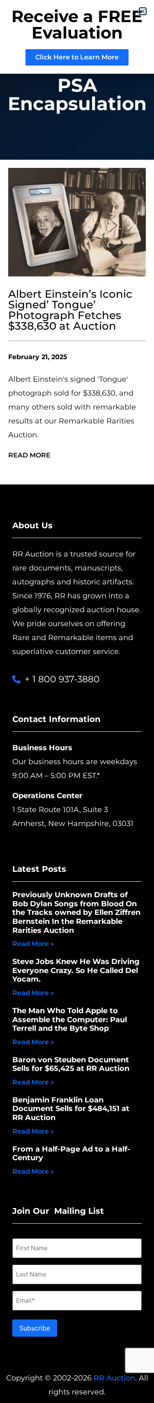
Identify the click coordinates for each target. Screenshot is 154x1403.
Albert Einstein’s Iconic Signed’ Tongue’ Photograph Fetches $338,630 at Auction (70, 310)
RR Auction (114, 1378)
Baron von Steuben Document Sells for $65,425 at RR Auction (70, 1064)
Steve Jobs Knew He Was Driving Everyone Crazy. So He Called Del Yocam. (76, 970)
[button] (143, 11)
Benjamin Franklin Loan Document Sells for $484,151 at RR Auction (70, 1108)
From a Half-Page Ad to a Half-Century (71, 1154)
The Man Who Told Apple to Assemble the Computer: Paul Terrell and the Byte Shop (69, 1019)
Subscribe (34, 1328)
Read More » (33, 944)
